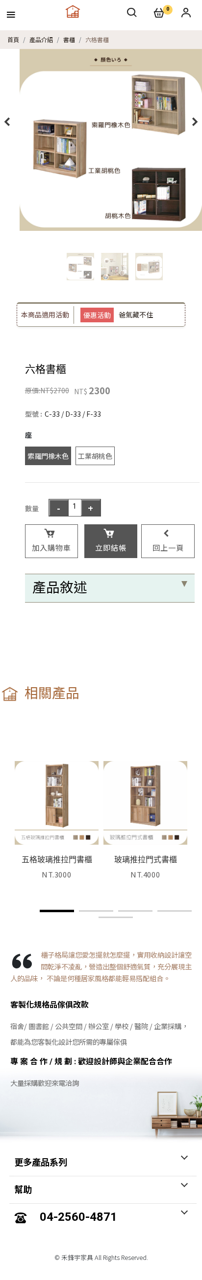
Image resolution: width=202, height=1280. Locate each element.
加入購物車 (51, 547)
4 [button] (174, 911)
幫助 (23, 1190)
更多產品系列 (40, 1162)
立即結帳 (110, 547)
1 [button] (57, 911)
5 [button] (116, 917)
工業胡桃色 (95, 456)
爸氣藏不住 (136, 314)
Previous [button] (7, 122)
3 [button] (135, 911)
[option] (111, 140)
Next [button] (194, 122)
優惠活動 (97, 315)
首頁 (13, 39)
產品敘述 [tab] (59, 587)
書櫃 (69, 39)
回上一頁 (168, 547)
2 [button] (96, 911)
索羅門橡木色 (48, 456)
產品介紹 (41, 39)
